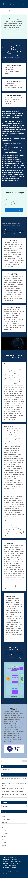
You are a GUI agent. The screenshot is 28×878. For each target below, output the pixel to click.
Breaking (4, 822)
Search (24, 761)
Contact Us (13, 867)
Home (4, 857)
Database (14, 859)
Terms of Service (13, 865)
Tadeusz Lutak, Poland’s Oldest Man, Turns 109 (14, 788)
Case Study (5, 825)
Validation (4, 845)
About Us (5, 865)
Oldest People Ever (11, 857)
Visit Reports (5, 848)
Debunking (5, 833)
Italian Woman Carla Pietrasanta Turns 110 (12, 791)
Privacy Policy (6, 867)
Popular (4, 842)
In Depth (4, 836)
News (3, 839)
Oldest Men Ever (6, 859)
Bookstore (5, 863)
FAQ (18, 863)
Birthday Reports (6, 819)
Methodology (12, 863)
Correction (5, 828)
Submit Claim (6, 861)
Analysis (4, 816)
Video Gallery (18, 861)
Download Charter (14, 210)
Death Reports (6, 830)
